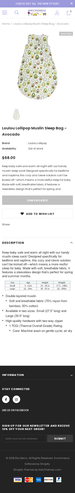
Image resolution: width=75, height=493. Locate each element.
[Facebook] (6, 399)
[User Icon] (57, 13)
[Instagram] (16, 399)
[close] (71, 4)
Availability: (9, 148)
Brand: (6, 143)
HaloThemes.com (49, 469)
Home (6, 24)
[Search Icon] (17, 13)
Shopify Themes (24, 469)
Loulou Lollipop (37, 143)
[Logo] (37, 12)
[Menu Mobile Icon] (4, 12)
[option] (37, 67)
